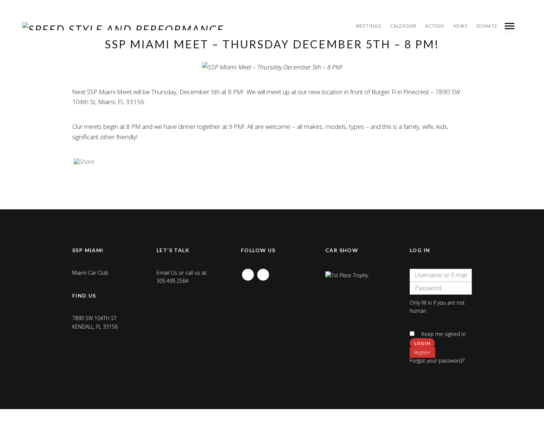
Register (422, 352)
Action (434, 26)
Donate (487, 26)
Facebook (248, 273)
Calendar (403, 26)
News (460, 26)
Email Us (167, 272)
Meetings (369, 26)
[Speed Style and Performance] (123, 26)
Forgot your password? (437, 360)
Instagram (263, 273)
